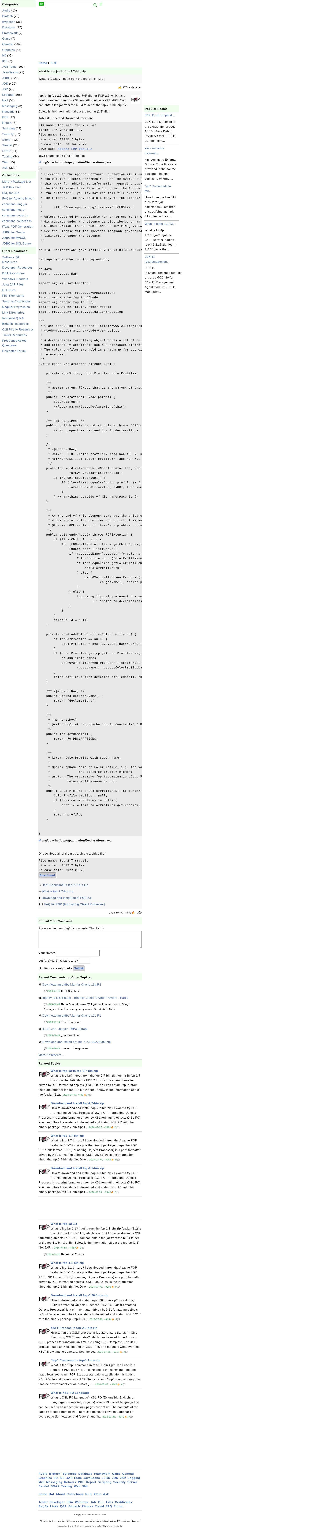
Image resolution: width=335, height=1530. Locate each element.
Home (43, 63)
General (7, 44)
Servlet (7, 145)
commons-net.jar (13, 209)
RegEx (43, 1506)
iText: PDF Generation (17, 226)
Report (7, 122)
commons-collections (17, 221)
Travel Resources (14, 335)
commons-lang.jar (14, 204)
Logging (8, 94)
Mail (5, 100)
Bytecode (8, 21)
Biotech (7, 16)
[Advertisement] (18, 406)
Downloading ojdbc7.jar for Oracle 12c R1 (71, 1015)
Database (9, 27)
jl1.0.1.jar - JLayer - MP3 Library (65, 1028)
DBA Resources (13, 273)
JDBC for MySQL (14, 237)
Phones (87, 1506)
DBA (69, 1502)
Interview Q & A (13, 318)
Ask (106, 1494)
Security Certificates (16, 301)
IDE (5, 61)
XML (5, 167)
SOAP (6, 150)
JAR (93, 1502)
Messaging (9, 106)
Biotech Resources (15, 323)
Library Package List (16, 181)
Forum (118, 1506)
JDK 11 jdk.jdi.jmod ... (160, 115)
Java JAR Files (13, 284)
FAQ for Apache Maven (18, 198)
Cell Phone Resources (18, 329)
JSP (5, 89)
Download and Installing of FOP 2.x (67, 897)
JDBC (6, 78)
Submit (79, 968)
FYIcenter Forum (14, 350)
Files (109, 1502)
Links (54, 1506)
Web (5, 162)
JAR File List (11, 187)
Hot (51, 1494)
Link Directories (13, 312)
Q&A (63, 1506)
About (60, 1494)
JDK (5, 83)
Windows (81, 1502)
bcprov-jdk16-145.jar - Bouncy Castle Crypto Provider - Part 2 (85, 997)
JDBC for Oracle (13, 232)
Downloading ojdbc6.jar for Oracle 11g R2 (71, 984)
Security (8, 134)
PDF (5, 117)
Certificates (123, 1502)
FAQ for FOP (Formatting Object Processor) (74, 904)
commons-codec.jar (15, 215)
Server (7, 139)
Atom (97, 1494)
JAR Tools (9, 66)
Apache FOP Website (75, 149)
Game (6, 38)
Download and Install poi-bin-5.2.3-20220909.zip (76, 1041)
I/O (4, 55)
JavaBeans (10, 72)
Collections (75, 1494)
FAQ (109, 1506)
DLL (101, 1502)
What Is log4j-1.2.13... (160, 223)
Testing (7, 156)
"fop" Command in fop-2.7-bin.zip (65, 885)
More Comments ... (52, 1055)
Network (8, 111)
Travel (99, 1506)
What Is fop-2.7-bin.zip (57, 891)
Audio (6, 10)
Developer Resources (17, 267)
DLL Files (9, 290)
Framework (10, 33)
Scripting (8, 128)
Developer (57, 1502)
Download (47, 875)
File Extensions (13, 295)
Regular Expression (16, 307)
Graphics (8, 49)
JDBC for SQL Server (17, 243)
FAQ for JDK (11, 192)
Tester (43, 1502)
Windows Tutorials (15, 278)
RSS (88, 1494)
